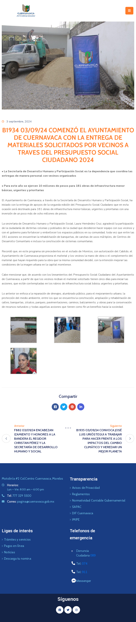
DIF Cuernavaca (82, 513)
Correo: (30, 501)
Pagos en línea (14, 546)
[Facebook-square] (59, 610)
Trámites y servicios (17, 539)
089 (93, 555)
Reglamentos (81, 494)
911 (84, 572)
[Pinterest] (72, 406)
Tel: (19, 495)
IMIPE (76, 519)
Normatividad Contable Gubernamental (98, 500)
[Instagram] (76, 610)
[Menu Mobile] (129, 10)
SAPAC (76, 507)
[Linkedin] (80, 406)
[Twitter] (63, 406)
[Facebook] (55, 406)
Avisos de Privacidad (86, 488)
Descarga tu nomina (17, 558)
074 (84, 564)
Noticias (9, 552)
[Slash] (68, 428)
